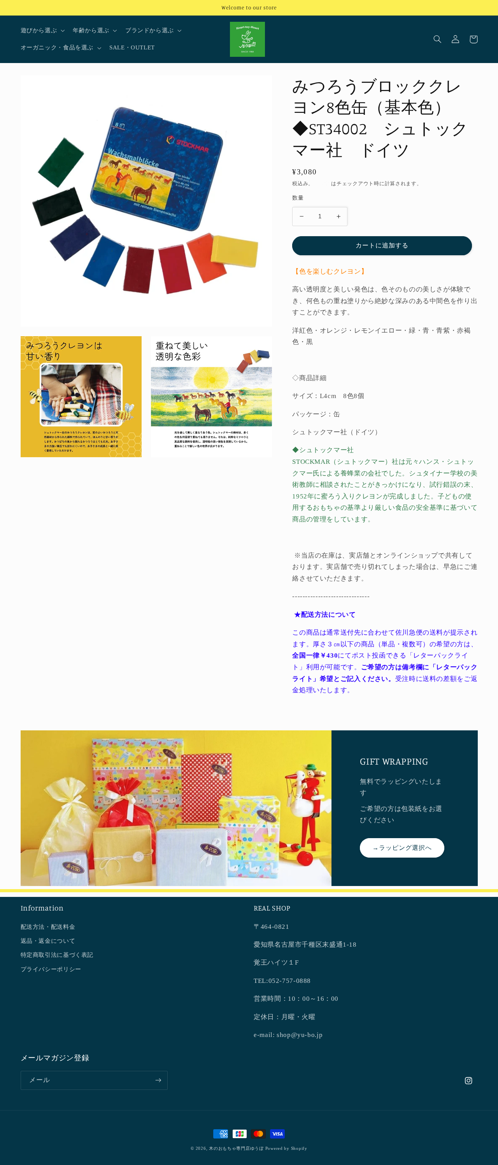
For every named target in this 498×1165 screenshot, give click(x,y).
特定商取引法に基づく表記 (57, 955)
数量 (297, 198)
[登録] (158, 1080)
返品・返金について (48, 941)
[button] (42, 30)
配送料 (323, 183)
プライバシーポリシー (51, 969)
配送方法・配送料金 (48, 927)
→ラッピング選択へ (402, 847)
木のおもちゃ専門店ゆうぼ (236, 1148)
